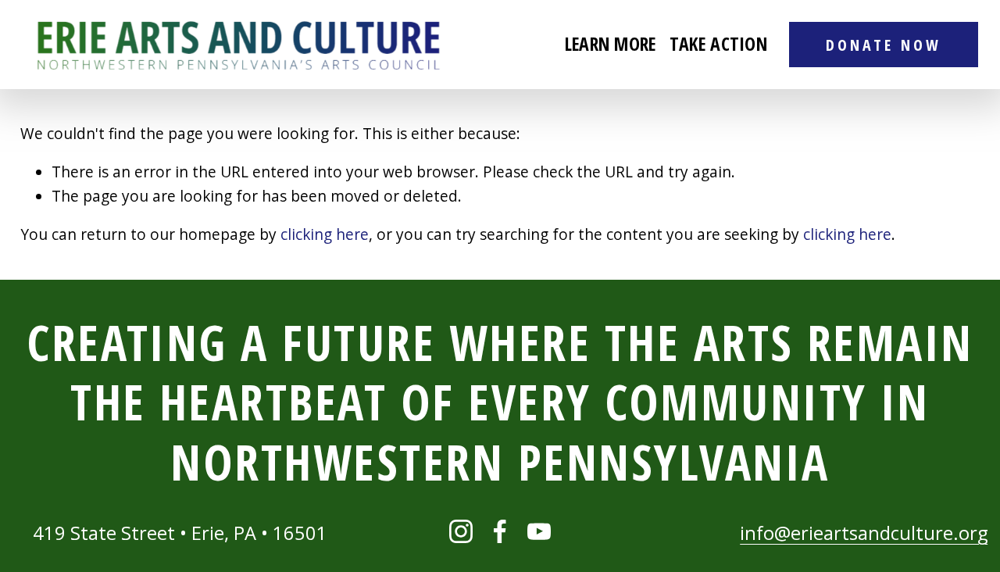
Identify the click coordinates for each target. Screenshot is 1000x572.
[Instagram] (460, 531)
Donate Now (883, 44)
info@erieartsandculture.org (864, 532)
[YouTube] (539, 531)
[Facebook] (500, 531)
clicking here (324, 234)
